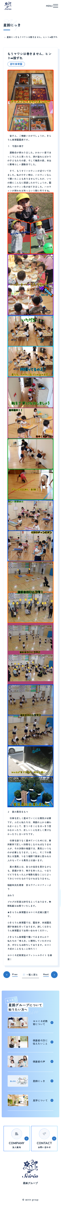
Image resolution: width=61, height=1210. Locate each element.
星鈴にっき (12, 37)
